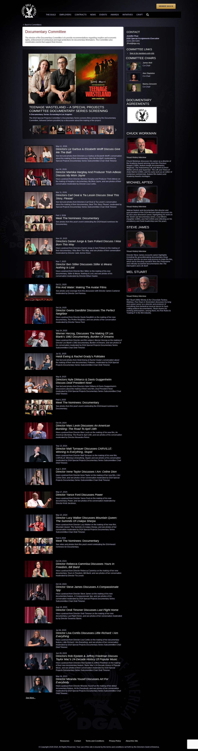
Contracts (80, 15)
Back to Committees (33, 25)
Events (103, 15)
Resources (64, 741)
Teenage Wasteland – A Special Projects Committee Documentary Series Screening (68, 109)
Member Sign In (166, 6)
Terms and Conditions (95, 741)
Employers (65, 15)
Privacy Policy (115, 741)
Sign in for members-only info (142, 53)
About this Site (132, 741)
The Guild (51, 15)
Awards (115, 15)
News (93, 15)
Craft (139, 15)
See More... (30, 698)
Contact (77, 741)
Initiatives (128, 15)
